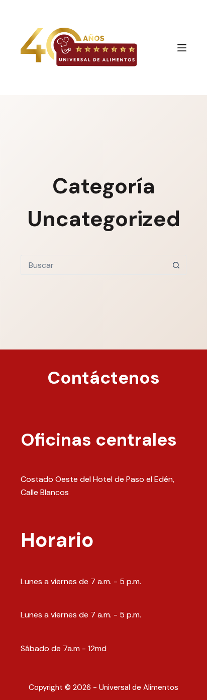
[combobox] (94, 265)
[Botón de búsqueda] (176, 264)
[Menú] (181, 47)
